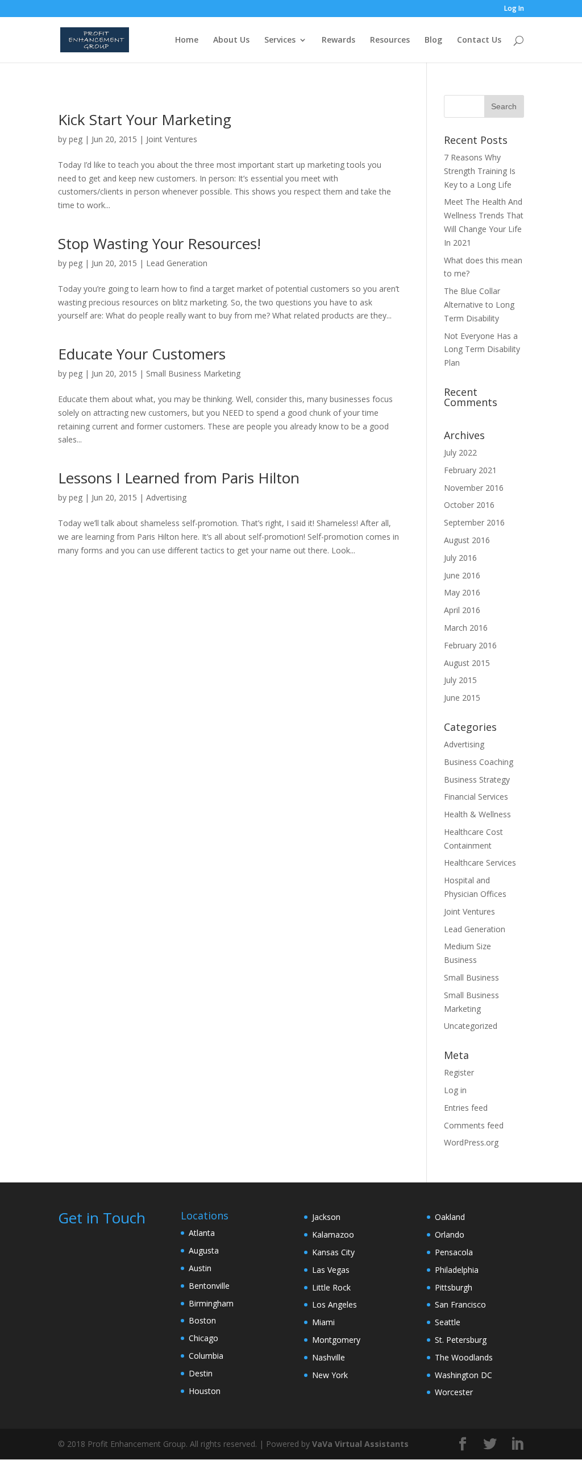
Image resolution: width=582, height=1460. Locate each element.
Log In (514, 9)
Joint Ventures (171, 139)
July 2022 (460, 452)
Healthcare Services (480, 862)
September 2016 (474, 522)
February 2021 (470, 470)
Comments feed (474, 1125)
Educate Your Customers (142, 354)
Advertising (166, 497)
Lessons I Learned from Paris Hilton (179, 478)
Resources (390, 40)
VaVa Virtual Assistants (360, 1443)
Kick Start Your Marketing (144, 119)
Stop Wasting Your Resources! (159, 243)
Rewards (338, 40)
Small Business (471, 977)
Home (186, 40)
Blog (433, 40)
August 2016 (467, 540)
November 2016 (474, 487)
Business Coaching (478, 761)
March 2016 (466, 627)
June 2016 (462, 575)
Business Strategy (477, 779)
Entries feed (466, 1107)
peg (75, 139)
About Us (231, 40)
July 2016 (460, 557)
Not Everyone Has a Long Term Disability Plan (482, 349)
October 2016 (469, 504)
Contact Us (479, 40)
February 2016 (470, 645)
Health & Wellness (477, 814)
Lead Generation (176, 263)
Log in (455, 1090)
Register (459, 1072)
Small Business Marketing (193, 373)
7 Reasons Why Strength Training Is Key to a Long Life (480, 171)
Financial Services (476, 796)
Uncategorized (470, 1025)
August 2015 (467, 662)
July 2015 (460, 680)
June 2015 (462, 697)
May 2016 (462, 592)
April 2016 (462, 610)
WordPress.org (471, 1142)
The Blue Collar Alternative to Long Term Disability (479, 305)
